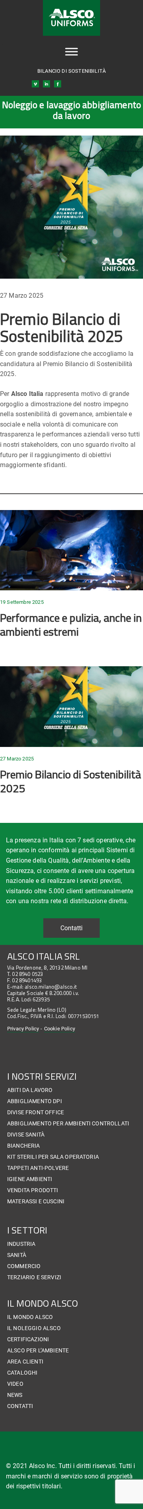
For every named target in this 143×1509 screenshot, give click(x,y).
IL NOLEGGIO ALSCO (34, 1328)
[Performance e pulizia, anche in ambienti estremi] (71, 550)
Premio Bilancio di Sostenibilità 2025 (70, 781)
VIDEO (15, 1384)
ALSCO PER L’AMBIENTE (38, 1350)
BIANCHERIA (23, 1145)
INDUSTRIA (21, 1244)
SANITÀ (16, 1255)
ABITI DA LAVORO (29, 1090)
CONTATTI (20, 1406)
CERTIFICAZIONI (28, 1339)
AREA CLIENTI (25, 1361)
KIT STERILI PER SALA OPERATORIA (53, 1157)
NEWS (15, 1395)
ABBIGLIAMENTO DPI (34, 1101)
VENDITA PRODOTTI (32, 1190)
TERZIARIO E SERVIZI (34, 1277)
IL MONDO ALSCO (30, 1317)
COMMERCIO (24, 1266)
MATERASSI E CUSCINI (35, 1201)
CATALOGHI (22, 1372)
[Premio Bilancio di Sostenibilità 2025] (71, 706)
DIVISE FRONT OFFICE (35, 1112)
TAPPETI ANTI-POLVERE (38, 1168)
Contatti (71, 928)
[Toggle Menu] (71, 52)
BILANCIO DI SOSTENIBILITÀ (71, 71)
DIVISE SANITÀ (25, 1134)
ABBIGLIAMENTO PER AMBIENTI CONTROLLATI (68, 1123)
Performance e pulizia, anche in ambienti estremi (71, 624)
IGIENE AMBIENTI (29, 1179)
